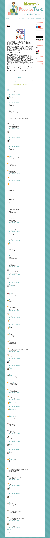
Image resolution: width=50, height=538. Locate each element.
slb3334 (10, 97)
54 (9, 475)
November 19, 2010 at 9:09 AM (14, 187)
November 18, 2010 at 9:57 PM (14, 128)
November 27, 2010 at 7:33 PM (14, 479)
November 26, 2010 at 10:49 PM (14, 449)
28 (9, 292)
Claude (10, 140)
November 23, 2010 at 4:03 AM (14, 351)
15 (9, 189)
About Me (7, 18)
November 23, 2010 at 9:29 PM (14, 392)
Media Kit (23, 18)
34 (9, 333)
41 (9, 381)
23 (9, 255)
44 (9, 401)
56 (9, 487)
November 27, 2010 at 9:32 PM (14, 520)
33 (9, 326)
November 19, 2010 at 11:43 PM (14, 290)
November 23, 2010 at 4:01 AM (14, 317)
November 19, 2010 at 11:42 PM (14, 282)
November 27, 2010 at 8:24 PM (14, 485)
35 (9, 340)
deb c (10, 156)
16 (9, 198)
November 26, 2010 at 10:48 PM (14, 433)
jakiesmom (10, 293)
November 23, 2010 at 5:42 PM (14, 365)
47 (9, 422)
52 (9, 458)
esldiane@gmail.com (12, 459)
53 (9, 467)
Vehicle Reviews (17, 18)
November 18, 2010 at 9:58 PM (14, 137)
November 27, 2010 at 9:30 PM (14, 493)
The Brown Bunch (11, 277)
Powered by (38, 39)
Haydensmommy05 (11, 382)
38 (9, 360)
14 (9, 182)
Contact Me (32, 18)
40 (9, 374)
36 (9, 347)
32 (9, 319)
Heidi (10, 423)
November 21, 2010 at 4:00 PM (14, 310)
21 (9, 242)
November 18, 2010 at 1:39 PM (14, 94)
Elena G (10, 488)
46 (9, 415)
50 (9, 443)
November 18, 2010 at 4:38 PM (14, 102)
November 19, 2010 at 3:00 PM (14, 222)
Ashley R (10, 361)
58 (9, 502)
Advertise (27, 18)
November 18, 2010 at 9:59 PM (14, 146)
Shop (43, 18)
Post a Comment (9, 529)
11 (9, 162)
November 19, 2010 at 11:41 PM (14, 274)
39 (9, 367)
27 (9, 284)
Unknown (10, 468)
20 (9, 233)
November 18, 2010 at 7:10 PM (14, 119)
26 (9, 276)
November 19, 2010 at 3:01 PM (14, 231)
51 (9, 451)
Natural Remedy (38, 18)
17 (9, 207)
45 (9, 408)
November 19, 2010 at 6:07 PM (14, 266)
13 (9, 175)
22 (9, 248)
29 (9, 299)
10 (9, 155)
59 (9, 509)
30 (9, 305)
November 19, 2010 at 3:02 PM (14, 240)
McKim (10, 243)
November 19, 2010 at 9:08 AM (14, 173)
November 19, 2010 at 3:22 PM (14, 246)
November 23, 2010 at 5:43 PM (14, 372)
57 (9, 495)
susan (10, 320)
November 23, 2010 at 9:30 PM (14, 413)
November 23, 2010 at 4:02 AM (14, 324)
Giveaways (12, 18)
